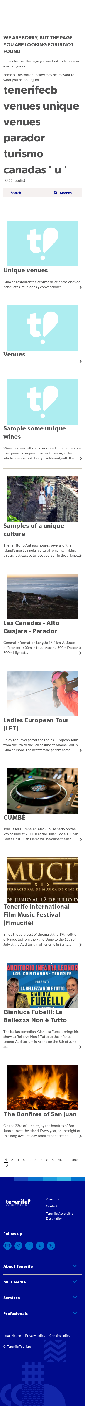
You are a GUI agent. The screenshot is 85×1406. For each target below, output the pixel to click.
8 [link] (47, 1160)
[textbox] (30, 192)
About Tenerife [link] (18, 1267)
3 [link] (18, 1160)
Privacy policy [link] (35, 1335)
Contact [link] (51, 1206)
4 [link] (24, 1160)
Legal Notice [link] (12, 1335)
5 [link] (30, 1160)
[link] (42, 255)
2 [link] (12, 1160)
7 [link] (41, 1160)
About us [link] (52, 1199)
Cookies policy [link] (59, 1335)
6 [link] (35, 1160)
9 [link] (53, 1160)
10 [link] (60, 1160)
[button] (62, 192)
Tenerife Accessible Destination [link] (59, 1215)
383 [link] (75, 1160)
